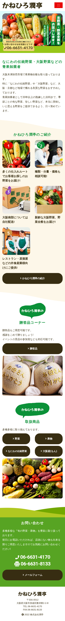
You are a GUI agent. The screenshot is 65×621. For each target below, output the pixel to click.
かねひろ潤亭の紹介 (33, 278)
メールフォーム (33, 575)
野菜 (17, 438)
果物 (49, 438)
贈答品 (33, 348)
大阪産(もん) (50, 451)
